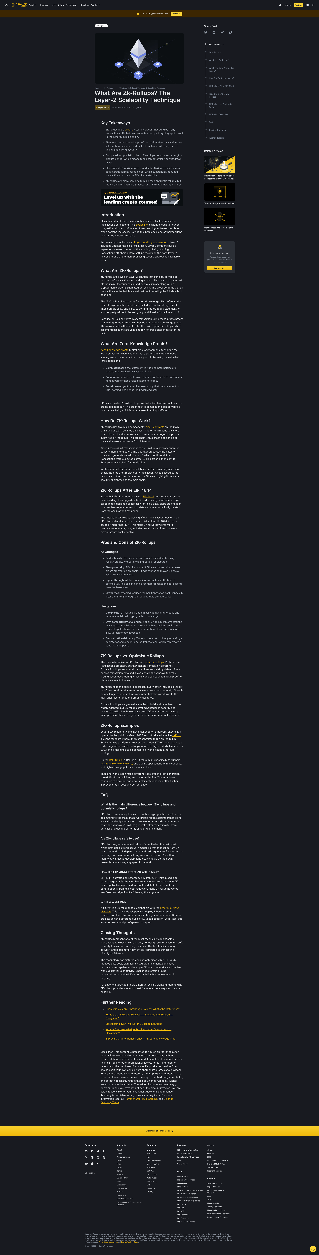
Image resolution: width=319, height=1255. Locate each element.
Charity (150, 1192)
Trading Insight (213, 1167)
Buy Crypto (151, 1153)
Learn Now (176, 14)
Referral (210, 1153)
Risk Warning (122, 1188)
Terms (119, 1171)
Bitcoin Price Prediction (186, 1194)
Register (298, 5)
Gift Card (150, 1171)
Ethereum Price (183, 1187)
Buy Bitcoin (181, 1204)
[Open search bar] (279, 5)
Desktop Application (125, 1199)
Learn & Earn (182, 1176)
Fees (209, 1196)
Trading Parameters (215, 1207)
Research (151, 1188)
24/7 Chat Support (214, 1183)
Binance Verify (213, 1203)
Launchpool (152, 1174)
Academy (151, 1167)
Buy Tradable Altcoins (186, 1222)
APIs (209, 1200)
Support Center (213, 1187)
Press (119, 1164)
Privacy (120, 1174)
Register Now (219, 268)
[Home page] (19, 5)
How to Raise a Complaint (217, 1217)
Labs (179, 1160)
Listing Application (184, 1153)
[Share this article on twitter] (205, 32)
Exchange (151, 1150)
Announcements (123, 1157)
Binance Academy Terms (129, 1242)
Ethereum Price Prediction (187, 1197)
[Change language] (308, 5)
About (119, 1150)
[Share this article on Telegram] (222, 32)
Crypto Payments (154, 1160)
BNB (209, 1157)
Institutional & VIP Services (188, 1157)
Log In (288, 5)
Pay (148, 1157)
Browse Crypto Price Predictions (190, 1190)
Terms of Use (103, 1242)
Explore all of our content (158, 1131)
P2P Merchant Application (187, 1150)
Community (121, 1185)
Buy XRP (180, 1211)
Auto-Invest (152, 1178)
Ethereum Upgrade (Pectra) (188, 1201)
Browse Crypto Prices (186, 1180)
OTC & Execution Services (218, 1160)
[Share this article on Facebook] (213, 32)
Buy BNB (180, 1208)
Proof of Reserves (214, 1171)
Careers (120, 1153)
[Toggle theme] (313, 4)
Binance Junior (153, 1164)
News (119, 1160)
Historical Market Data (216, 1164)
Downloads (121, 1195)
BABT (149, 1185)
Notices (120, 1192)
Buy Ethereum (183, 1218)
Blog (119, 1181)
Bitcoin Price (182, 1183)
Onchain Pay (182, 1164)
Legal (119, 1167)
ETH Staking (152, 1181)
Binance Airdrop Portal (216, 1210)
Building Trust (122, 1178)
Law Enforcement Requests (218, 1214)
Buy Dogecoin (183, 1215)
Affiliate (210, 1150)
